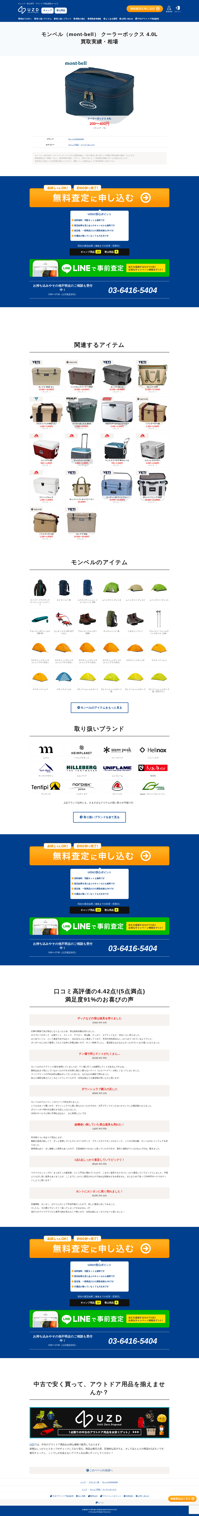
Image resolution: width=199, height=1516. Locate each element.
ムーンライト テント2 (135, 600)
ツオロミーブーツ (135, 631)
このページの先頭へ (101, 1470)
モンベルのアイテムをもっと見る (101, 707)
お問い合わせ (127, 19)
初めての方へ (26, 19)
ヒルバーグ (81, 776)
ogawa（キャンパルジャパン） (153, 794)
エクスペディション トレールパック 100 (87, 601)
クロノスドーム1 (64, 689)
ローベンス (117, 794)
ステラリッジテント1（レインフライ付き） (40, 661)
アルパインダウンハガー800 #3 (40, 632)
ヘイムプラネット (81, 758)
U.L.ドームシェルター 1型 (111, 690)
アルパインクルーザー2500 (87, 632)
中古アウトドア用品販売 (148, 19)
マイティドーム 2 (40, 689)
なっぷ (101, 1502)
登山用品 (60, 10)
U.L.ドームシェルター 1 (88, 689)
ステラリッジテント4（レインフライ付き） (111, 661)
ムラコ (46, 758)
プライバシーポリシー (111, 1496)
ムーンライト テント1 (159, 600)
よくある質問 (111, 19)
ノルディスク (81, 794)
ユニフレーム (117, 776)
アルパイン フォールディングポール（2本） (159, 632)
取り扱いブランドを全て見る (101, 817)
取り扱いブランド (63, 19)
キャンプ (47, 10)
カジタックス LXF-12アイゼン (64, 632)
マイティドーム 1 (159, 660)
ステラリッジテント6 (135, 660)
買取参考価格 (95, 19)
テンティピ (46, 794)
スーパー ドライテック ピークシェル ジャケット (40, 602)
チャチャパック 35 (111, 631)
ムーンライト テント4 (111, 600)
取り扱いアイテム (43, 19)
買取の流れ (80, 19)
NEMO (153, 776)
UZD (32, 1444)
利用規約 (129, 1496)
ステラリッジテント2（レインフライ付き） (63, 661)
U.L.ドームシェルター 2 (135, 689)
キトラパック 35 (64, 600)
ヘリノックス (153, 758)
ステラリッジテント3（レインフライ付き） (87, 661)
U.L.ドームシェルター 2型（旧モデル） (159, 690)
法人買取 (82, 1496)
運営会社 (94, 1496)
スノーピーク (117, 758)
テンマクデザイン (46, 776)
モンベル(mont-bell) (76, 139)
